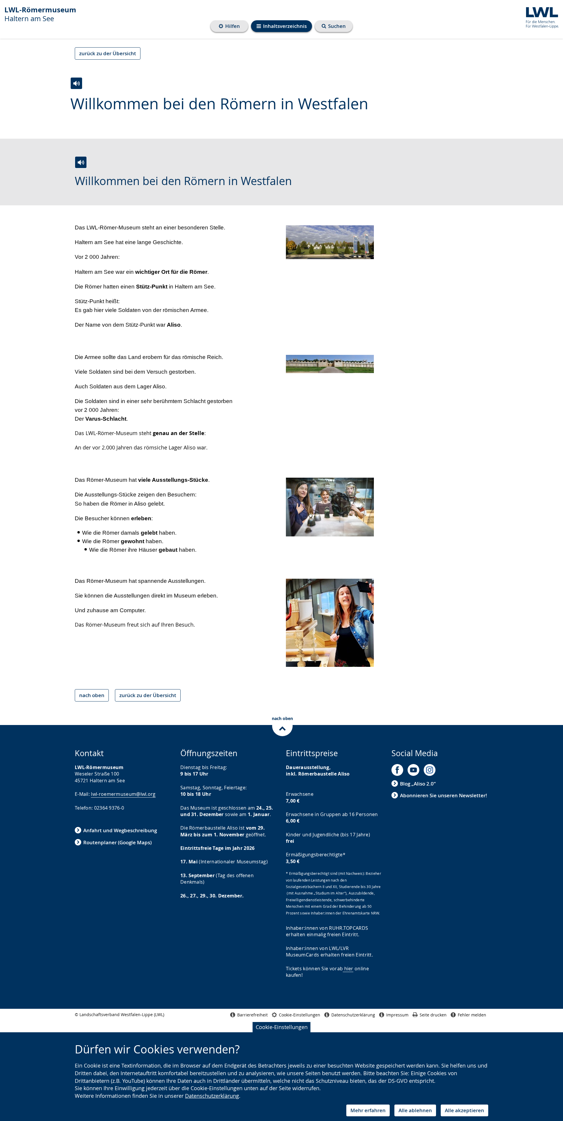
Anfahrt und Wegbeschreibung (120, 830)
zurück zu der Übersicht (107, 53)
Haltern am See (40, 14)
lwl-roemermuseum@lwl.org (123, 794)
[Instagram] (429, 770)
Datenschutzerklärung (212, 1095)
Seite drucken (433, 1015)
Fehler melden (472, 1015)
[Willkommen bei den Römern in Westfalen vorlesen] (76, 83)
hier (348, 968)
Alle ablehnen (415, 1110)
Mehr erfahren (368, 1110)
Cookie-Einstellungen (282, 1027)
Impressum (397, 1015)
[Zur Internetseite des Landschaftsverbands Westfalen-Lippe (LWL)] (540, 16)
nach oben (91, 695)
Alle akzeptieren (464, 1110)
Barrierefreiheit (252, 1015)
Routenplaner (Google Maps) (117, 842)
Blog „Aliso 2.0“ (418, 783)
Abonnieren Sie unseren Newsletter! (443, 795)
